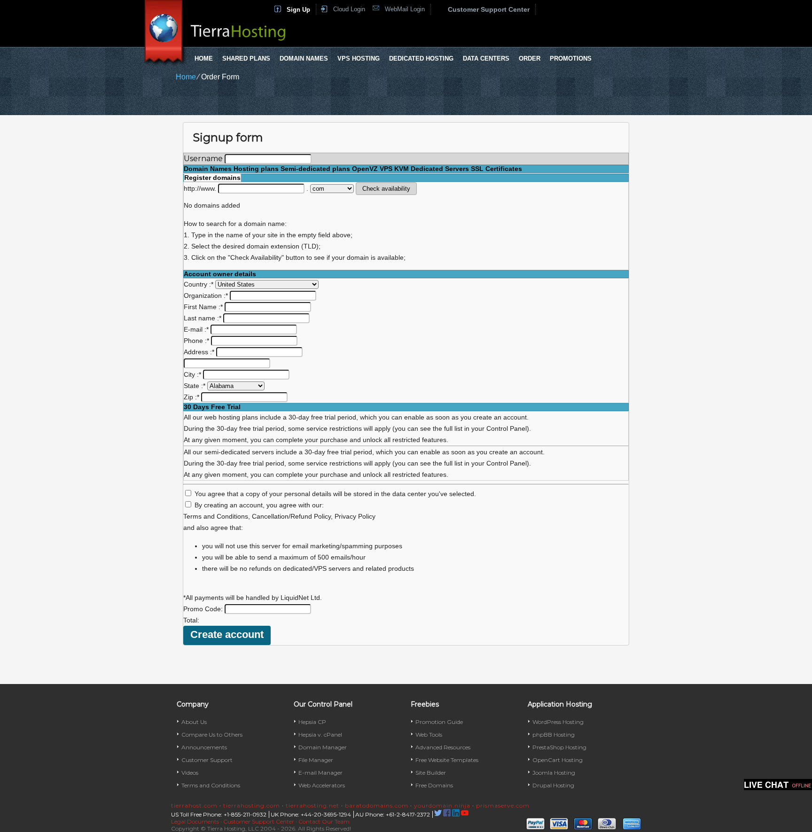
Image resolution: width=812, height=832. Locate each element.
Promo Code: (204, 609)
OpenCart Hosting (557, 759)
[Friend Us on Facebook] (447, 814)
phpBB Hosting (553, 734)
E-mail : (196, 329)
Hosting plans (256, 168)
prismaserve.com (503, 805)
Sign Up (298, 9)
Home (204, 58)
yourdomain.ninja (442, 805)
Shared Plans (246, 58)
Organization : (206, 295)
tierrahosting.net (312, 805)
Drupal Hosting (553, 785)
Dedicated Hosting (421, 58)
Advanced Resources (442, 747)
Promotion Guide (439, 721)
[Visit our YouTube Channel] (464, 814)
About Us (194, 721)
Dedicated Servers (440, 168)
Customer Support (207, 759)
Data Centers (486, 58)
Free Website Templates (446, 759)
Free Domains (434, 785)
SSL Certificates (496, 168)
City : (192, 374)
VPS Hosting (358, 58)
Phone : (196, 340)
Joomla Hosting (553, 772)
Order (529, 58)
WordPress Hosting (558, 721)
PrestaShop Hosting (559, 747)
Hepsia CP (312, 721)
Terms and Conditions (215, 516)
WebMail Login (405, 9)
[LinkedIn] (456, 814)
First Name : (203, 307)
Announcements (204, 747)
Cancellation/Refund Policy (291, 516)
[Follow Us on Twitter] (438, 814)
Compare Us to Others (211, 734)
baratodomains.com (376, 805)
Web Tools (428, 734)
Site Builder (430, 772)
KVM (401, 168)
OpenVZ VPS (372, 168)
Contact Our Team (324, 821)
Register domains (212, 177)
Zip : (191, 397)
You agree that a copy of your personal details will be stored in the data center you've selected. (335, 494)
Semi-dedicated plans (315, 168)
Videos (189, 772)
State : (194, 385)
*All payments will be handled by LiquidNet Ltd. (252, 597)
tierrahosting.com (251, 805)
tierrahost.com (194, 805)
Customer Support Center (489, 9)
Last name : (202, 318)
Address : (199, 352)
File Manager (315, 759)
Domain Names (304, 58)
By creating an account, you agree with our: (259, 505)
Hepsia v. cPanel (320, 734)
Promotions (571, 58)
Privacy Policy (355, 516)
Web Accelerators (321, 785)
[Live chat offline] (778, 784)
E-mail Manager (320, 772)
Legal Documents (195, 821)
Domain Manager (322, 747)
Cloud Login (349, 9)
